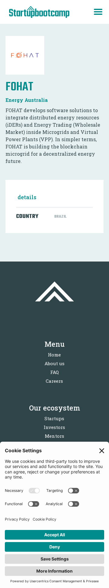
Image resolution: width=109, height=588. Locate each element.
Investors (54, 427)
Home (54, 355)
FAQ (54, 372)
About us (54, 363)
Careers (54, 381)
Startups (54, 418)
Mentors (54, 436)
